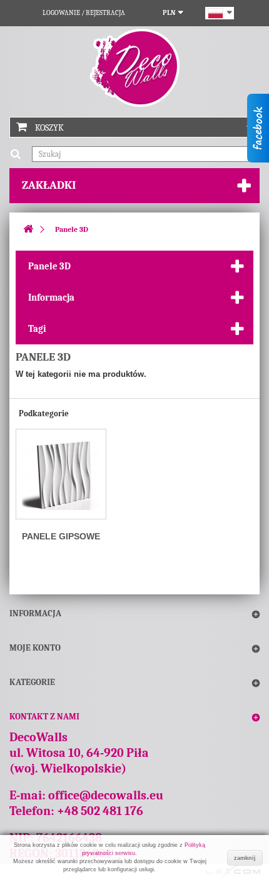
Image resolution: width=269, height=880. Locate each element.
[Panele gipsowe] (61, 474)
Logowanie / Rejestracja (84, 13)
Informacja (51, 297)
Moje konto (35, 647)
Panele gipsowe (61, 536)
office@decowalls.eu (105, 795)
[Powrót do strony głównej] (28, 230)
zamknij (245, 858)
